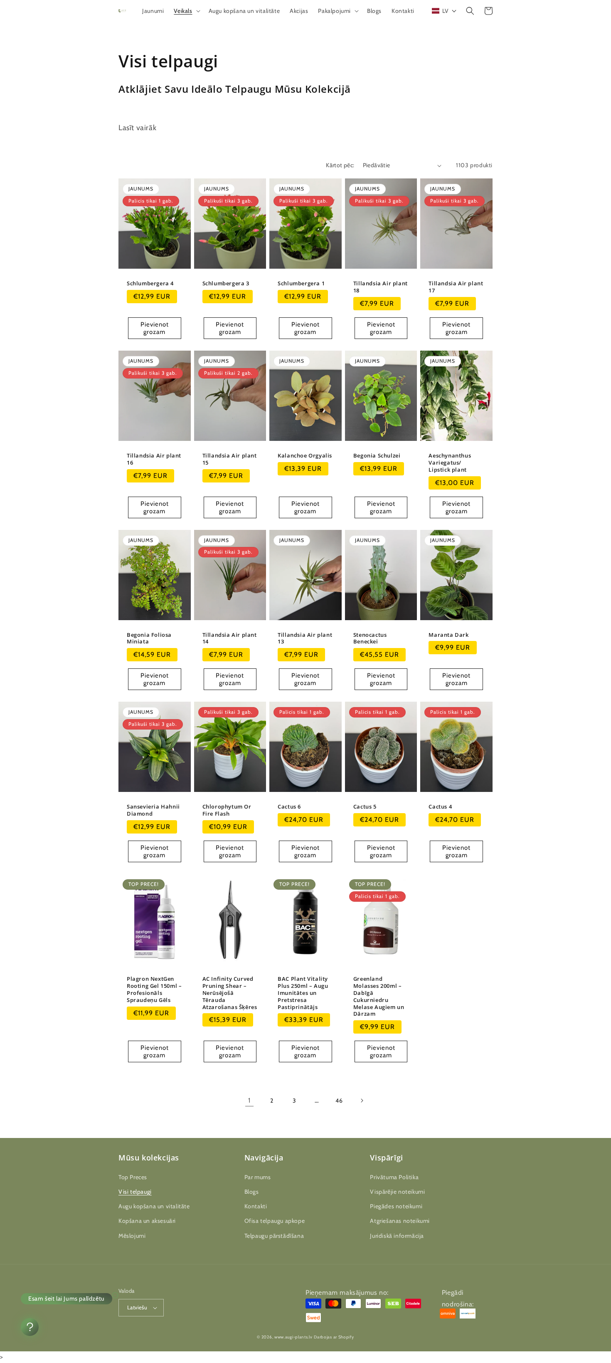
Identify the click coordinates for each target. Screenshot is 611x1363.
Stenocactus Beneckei (370, 638)
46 (338, 1100)
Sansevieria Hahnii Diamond (153, 810)
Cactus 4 (440, 806)
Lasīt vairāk (137, 127)
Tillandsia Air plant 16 (154, 459)
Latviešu (137, 1307)
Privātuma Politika (394, 1177)
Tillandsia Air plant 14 (229, 638)
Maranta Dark (448, 634)
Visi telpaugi (135, 1191)
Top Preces (132, 1177)
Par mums (257, 1177)
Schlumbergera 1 (301, 283)
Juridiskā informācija (397, 1235)
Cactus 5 (365, 806)
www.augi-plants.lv (293, 1337)
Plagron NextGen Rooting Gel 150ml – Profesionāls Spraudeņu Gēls (154, 989)
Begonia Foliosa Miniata (149, 638)
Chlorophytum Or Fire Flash (226, 810)
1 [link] (249, 1100)
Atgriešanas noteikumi (400, 1220)
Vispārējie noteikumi (397, 1191)
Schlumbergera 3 (225, 283)
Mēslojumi (131, 1235)
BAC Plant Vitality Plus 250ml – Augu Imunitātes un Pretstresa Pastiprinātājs (303, 992)
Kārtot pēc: (340, 165)
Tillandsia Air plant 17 (456, 287)
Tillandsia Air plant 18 (380, 287)
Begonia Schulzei (377, 455)
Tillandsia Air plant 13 (305, 638)
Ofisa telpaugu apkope (274, 1220)
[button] (186, 11)
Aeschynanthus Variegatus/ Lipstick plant (450, 462)
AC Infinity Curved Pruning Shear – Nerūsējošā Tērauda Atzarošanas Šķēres (229, 992)
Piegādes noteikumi (396, 1206)
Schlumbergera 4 (150, 283)
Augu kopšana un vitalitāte (154, 1206)
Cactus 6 (289, 806)
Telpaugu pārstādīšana (274, 1235)
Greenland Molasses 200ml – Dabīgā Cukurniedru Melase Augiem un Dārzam (378, 996)
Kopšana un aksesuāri (147, 1220)
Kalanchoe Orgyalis (305, 455)
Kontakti (255, 1206)
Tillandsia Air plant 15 (229, 459)
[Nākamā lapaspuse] (361, 1100)
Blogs (251, 1191)
